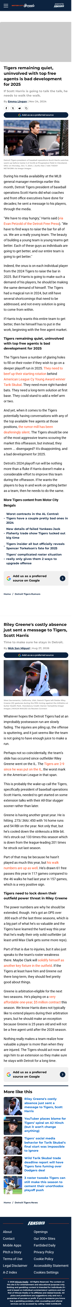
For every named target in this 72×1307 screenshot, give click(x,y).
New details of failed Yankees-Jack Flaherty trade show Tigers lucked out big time (35, 533)
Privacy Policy (44, 1252)
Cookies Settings (46, 1272)
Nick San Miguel (19, 648)
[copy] (26, 108)
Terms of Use (13, 1259)
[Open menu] (6, 5)
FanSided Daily (45, 1245)
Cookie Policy (43, 1259)
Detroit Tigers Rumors (27, 594)
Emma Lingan (17, 101)
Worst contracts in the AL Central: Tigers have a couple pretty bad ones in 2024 (37, 518)
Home (7, 594)
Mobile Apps (12, 1245)
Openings (41, 1232)
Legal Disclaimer (15, 1266)
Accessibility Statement (51, 1266)
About (7, 1232)
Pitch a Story (12, 1252)
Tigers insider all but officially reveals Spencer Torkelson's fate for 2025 (35, 546)
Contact (9, 1238)
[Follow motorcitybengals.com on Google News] (62, 578)
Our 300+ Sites (44, 1238)
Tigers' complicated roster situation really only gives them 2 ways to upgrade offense (34, 559)
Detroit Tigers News (26, 1202)
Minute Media (21, 1282)
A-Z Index (10, 1272)
